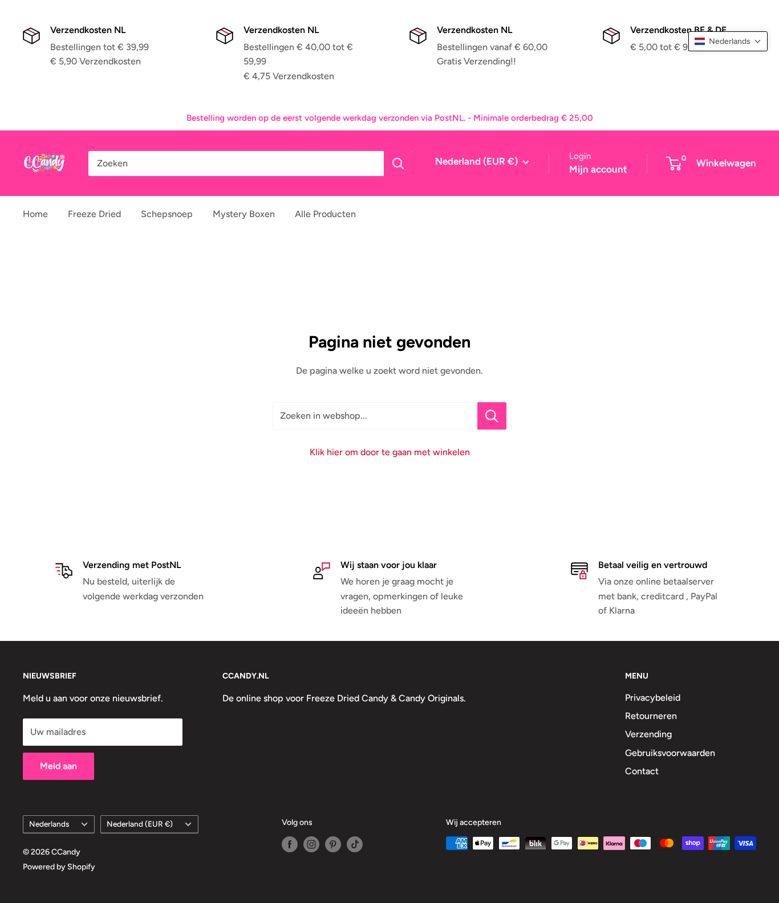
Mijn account (598, 169)
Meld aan (58, 766)
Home (35, 214)
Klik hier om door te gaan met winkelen (390, 452)
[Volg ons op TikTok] (355, 844)
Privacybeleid (652, 697)
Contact (642, 771)
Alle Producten (325, 214)
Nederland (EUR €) (140, 823)
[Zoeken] (398, 163)
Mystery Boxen (244, 214)
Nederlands (49, 823)
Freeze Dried (94, 214)
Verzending (648, 734)
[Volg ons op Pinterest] (333, 844)
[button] (728, 41)
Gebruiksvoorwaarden (670, 752)
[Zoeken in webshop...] (491, 416)
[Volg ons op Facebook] (290, 844)
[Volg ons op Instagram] (311, 844)
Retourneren (651, 715)
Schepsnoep (167, 214)
